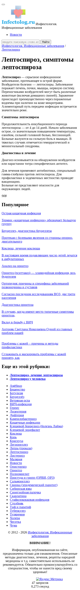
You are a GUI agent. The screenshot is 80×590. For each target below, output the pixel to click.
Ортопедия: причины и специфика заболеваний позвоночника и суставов (35, 285)
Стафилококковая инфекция (29, 499)
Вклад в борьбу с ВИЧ (17, 322)
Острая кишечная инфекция (21, 213)
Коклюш (16, 433)
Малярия (16, 459)
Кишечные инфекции (25, 422)
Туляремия (17, 514)
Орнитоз (16, 470)
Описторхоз (18, 466)
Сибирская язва (21, 488)
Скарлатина (18, 496)
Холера (15, 518)
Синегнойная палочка (25, 492)
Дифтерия (17, 415)
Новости (16, 34)
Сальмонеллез (20, 481)
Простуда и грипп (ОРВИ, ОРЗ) (32, 477)
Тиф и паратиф (20, 507)
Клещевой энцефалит (25, 430)
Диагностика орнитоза (17, 304)
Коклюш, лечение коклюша (21, 248)
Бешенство (17, 389)
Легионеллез (19, 444)
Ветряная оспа (20, 400)
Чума (13, 525)
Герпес (14, 408)
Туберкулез (17, 510)
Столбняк (16, 503)
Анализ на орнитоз (15, 266)
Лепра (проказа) (21, 448)
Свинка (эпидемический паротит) (33, 485)
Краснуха (16, 441)
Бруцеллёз (17, 397)
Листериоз (17, 455)
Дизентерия (18, 411)
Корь (13, 437)
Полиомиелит (19, 474)
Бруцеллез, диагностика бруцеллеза (27, 231)
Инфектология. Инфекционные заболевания (33, 46)
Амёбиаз (16, 385)
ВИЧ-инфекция (21, 404)
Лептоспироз (11, 49)
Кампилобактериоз (23, 419)
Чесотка (15, 521)
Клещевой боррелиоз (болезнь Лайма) (36, 426)
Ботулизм (16, 393)
